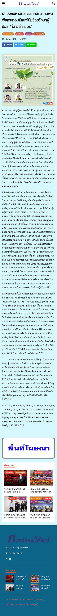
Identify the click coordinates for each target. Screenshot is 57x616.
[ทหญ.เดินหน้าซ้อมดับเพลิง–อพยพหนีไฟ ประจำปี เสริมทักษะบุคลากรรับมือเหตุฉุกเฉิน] (41, 478)
